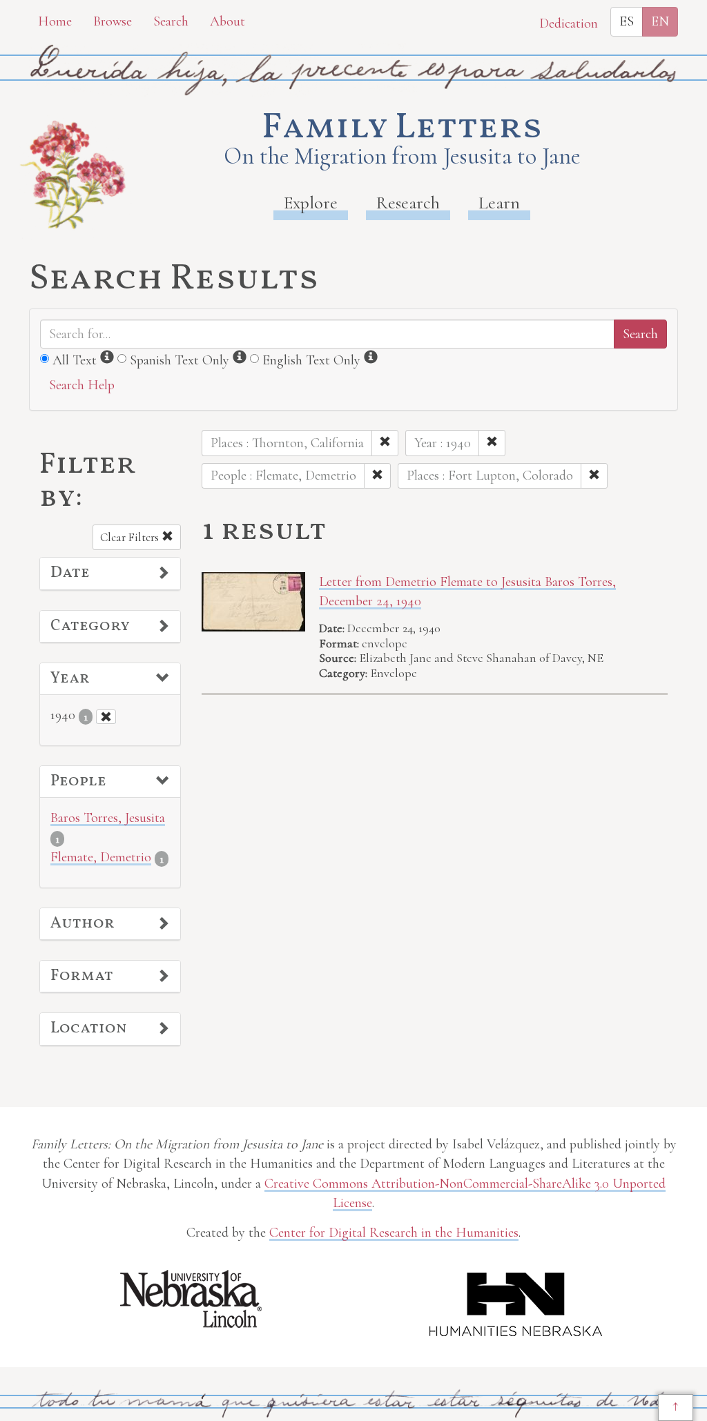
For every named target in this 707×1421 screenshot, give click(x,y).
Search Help (82, 385)
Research (408, 202)
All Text (74, 360)
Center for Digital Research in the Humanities (394, 1232)
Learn (499, 202)
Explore (311, 202)
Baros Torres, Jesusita (107, 818)
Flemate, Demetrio (100, 857)
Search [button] (170, 21)
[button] (110, 573)
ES (626, 21)
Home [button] (55, 21)
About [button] (227, 21)
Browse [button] (112, 21)
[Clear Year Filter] (106, 716)
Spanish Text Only (179, 360)
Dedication (568, 23)
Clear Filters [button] (131, 537)
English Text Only (311, 360)
